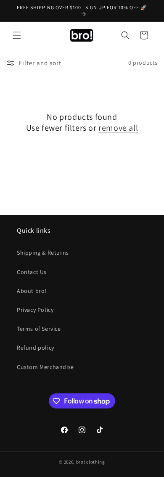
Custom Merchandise (45, 367)
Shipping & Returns (43, 252)
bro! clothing (90, 462)
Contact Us (32, 272)
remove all (118, 127)
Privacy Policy (35, 310)
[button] (17, 35)
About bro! (32, 291)
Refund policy (35, 347)
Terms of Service (39, 328)
